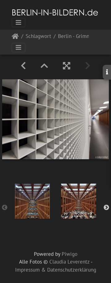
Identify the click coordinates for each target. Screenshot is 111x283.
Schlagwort (38, 37)
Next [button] (106, 208)
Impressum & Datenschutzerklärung (55, 269)
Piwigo (69, 254)
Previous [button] (5, 208)
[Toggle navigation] (18, 22)
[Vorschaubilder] (44, 65)
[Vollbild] (67, 65)
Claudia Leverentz (69, 261)
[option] (32, 201)
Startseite (15, 37)
